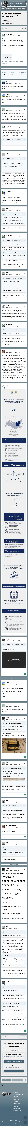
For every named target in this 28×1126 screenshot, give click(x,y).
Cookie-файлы (22, 1122)
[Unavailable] (14, 401)
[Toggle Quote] (3, 139)
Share (7, 1079)
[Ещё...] (24, 35)
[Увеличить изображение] (14, 745)
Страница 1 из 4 (13, 28)
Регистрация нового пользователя (14, 1061)
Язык (10, 1120)
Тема (15, 1120)
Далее (21, 28)
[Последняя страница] (25, 28)
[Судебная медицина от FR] (4, 4)
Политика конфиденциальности (10, 1122)
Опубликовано (13, 35)
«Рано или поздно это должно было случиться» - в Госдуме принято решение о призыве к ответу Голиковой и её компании (14, 918)
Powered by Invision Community (14, 1124)
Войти (14, 1071)
